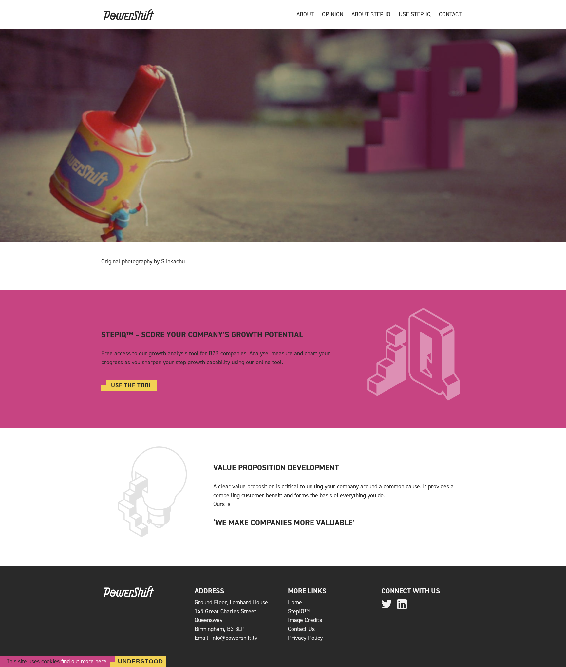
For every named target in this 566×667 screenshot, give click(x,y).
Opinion (332, 14)
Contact (450, 14)
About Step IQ (370, 14)
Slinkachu (173, 261)
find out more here (83, 661)
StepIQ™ (299, 611)
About (305, 14)
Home (295, 602)
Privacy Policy (305, 638)
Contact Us (301, 629)
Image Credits (305, 620)
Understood (140, 661)
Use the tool (131, 385)
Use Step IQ (415, 14)
